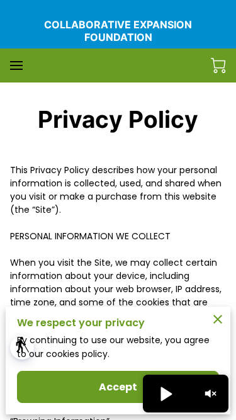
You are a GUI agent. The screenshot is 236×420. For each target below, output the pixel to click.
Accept (118, 387)
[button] (22, 348)
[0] (218, 65)
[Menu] (16, 65)
